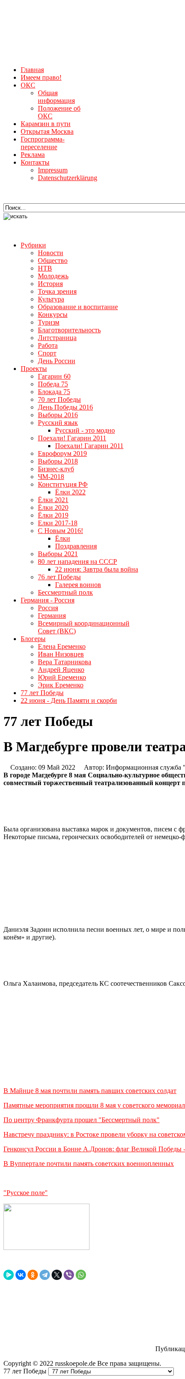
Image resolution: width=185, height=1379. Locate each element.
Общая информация (56, 96)
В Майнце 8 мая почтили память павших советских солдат (89, 1090)
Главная (32, 69)
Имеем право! (41, 77)
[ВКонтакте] (20, 1275)
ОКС (28, 85)
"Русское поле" (25, 1192)
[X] (57, 1275)
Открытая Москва (47, 131)
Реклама (33, 154)
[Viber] (69, 1275)
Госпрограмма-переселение (43, 143)
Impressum (53, 170)
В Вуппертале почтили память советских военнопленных (88, 1163)
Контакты (35, 162)
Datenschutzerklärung (67, 177)
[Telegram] (45, 1275)
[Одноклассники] (33, 1275)
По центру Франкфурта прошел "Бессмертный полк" (81, 1119)
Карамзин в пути (46, 123)
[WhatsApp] (81, 1275)
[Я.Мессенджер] (8, 1275)
